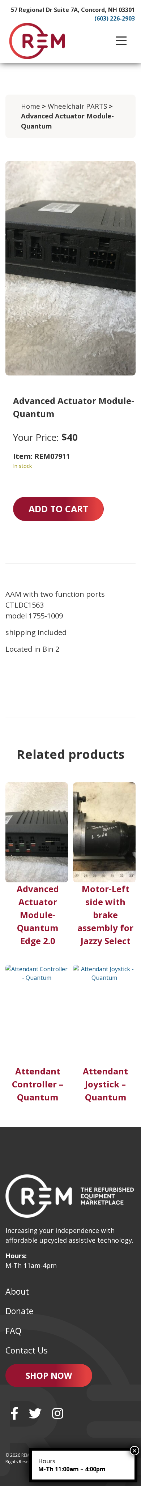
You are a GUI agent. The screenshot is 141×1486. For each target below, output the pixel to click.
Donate (19, 1311)
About (17, 1291)
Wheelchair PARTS (77, 105)
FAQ (13, 1331)
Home (30, 105)
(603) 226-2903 (114, 18)
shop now (49, 1375)
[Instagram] (57, 1413)
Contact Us (26, 1350)
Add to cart (58, 509)
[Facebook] (14, 1413)
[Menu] (121, 40)
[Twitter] (35, 1413)
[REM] (37, 41)
